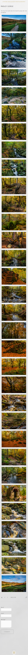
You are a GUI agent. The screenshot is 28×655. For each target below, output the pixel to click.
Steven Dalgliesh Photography (14, 1)
